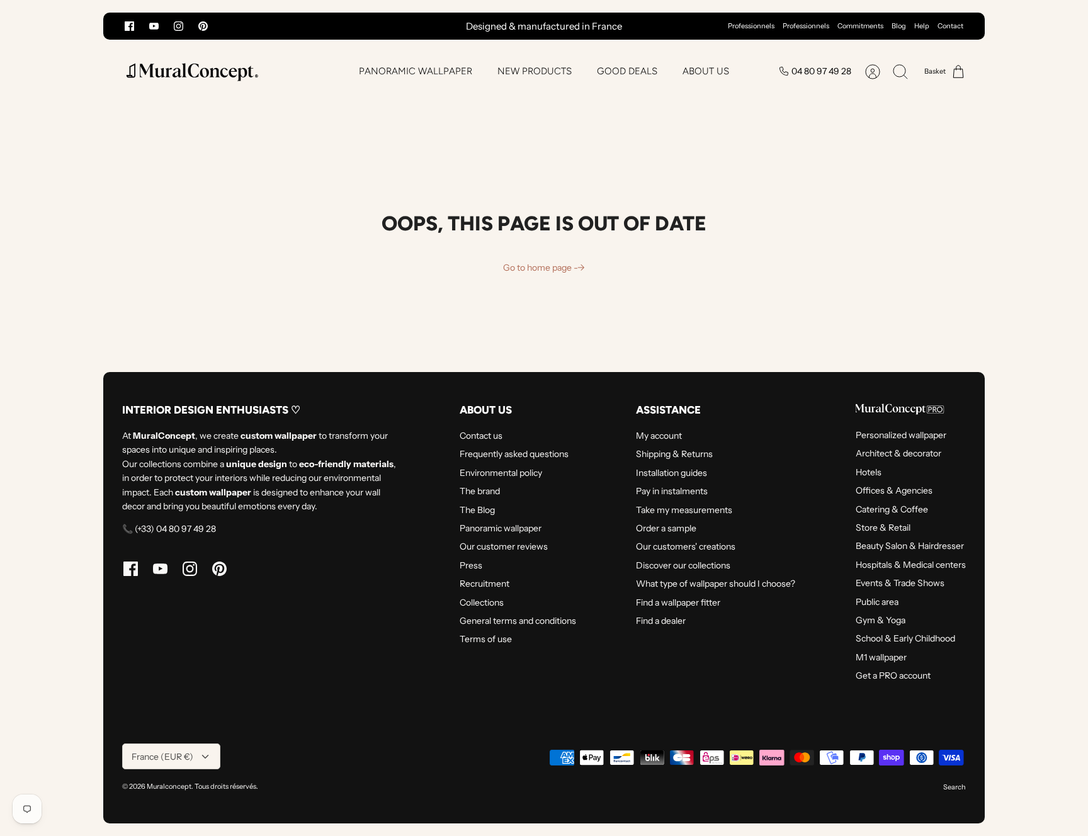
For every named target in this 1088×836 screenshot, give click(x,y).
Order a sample (666, 528)
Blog (899, 25)
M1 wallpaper (881, 657)
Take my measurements (684, 510)
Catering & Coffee (892, 509)
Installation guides (671, 472)
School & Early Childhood (905, 638)
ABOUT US (706, 71)
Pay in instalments (672, 491)
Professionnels (751, 25)
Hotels (868, 472)
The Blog (477, 510)
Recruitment (484, 583)
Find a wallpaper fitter (678, 602)
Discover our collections (683, 565)
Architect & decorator (898, 453)
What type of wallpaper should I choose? (715, 583)
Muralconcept (169, 786)
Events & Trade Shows (900, 583)
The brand (480, 491)
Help (921, 25)
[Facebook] (129, 26)
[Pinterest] (203, 26)
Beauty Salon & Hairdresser (910, 545)
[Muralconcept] (191, 71)
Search (954, 786)
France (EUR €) (162, 756)
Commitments (860, 25)
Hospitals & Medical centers (911, 564)
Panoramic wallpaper (500, 528)
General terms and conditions (518, 620)
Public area (877, 601)
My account (659, 435)
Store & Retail (883, 527)
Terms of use (486, 639)
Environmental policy (501, 472)
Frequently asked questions (514, 454)
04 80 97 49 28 (821, 71)
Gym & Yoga (880, 620)
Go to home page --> (544, 267)
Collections (482, 602)
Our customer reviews (504, 546)
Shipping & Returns (674, 454)
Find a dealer (661, 620)
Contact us (481, 435)
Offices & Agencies (894, 490)
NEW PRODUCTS (534, 71)
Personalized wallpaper (901, 435)
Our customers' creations (685, 546)
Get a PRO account (893, 675)
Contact (950, 25)
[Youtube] (154, 26)
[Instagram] (178, 26)
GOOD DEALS (627, 71)
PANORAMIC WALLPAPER (415, 71)
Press (471, 565)
